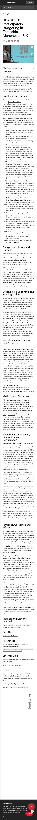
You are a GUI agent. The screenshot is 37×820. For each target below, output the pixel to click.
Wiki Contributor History (12, 68)
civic (4, 415)
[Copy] (4, 41)
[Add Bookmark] (6, 41)
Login (30, 3)
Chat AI (30, 813)
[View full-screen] (32, 47)
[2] (20, 421)
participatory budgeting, (22, 400)
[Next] (32, 54)
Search (5, 819)
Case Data (7, 71)
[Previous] (5, 54)
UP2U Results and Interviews (12, 665)
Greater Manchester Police (11, 100)
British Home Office (14, 102)
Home (4, 817)
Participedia (11, 2)
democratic (11, 415)
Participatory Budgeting (10, 636)
